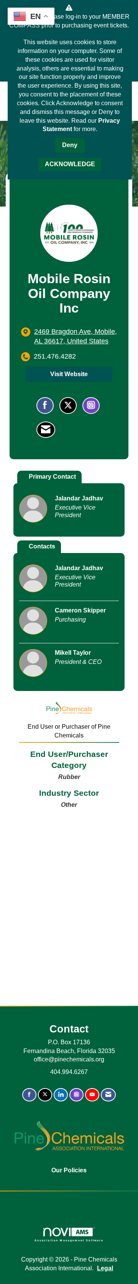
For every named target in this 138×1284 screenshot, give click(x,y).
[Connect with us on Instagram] (76, 1094)
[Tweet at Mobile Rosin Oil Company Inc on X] (68, 405)
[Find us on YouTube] (92, 1094)
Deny (69, 145)
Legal (105, 1268)
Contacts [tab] (42, 546)
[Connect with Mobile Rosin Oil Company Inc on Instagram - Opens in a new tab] (91, 405)
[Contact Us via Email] (108, 1094)
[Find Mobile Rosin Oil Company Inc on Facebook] (45, 405)
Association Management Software (69, 1240)
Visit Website (69, 374)
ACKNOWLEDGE (70, 164)
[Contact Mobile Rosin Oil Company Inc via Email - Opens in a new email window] (45, 430)
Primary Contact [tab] (52, 476)
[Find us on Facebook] (29, 1094)
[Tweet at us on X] (45, 1094)
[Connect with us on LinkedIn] (61, 1094)
